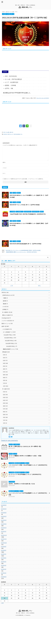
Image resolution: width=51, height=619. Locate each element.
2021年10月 (4, 543)
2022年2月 (3, 527)
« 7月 (11, 285)
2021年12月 (4, 535)
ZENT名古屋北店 (17, 134)
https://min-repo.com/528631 (42, 98)
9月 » (39, 285)
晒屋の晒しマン (27, 7)
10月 (4, 132)
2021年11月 (4, 539)
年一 (22, 134)
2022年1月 (3, 531)
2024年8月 (3, 505)
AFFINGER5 (33, 615)
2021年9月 (3, 546)
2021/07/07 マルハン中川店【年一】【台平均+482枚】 (25, 204)
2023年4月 (3, 509)
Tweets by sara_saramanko (9, 440)
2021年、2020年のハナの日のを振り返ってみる (22, 483)
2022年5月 (3, 516)
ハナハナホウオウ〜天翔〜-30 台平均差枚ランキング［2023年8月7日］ (28, 465)
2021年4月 (3, 565)
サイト (4, 173)
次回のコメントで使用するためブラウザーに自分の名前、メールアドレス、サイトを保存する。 (24, 178)
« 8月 (2, 603)
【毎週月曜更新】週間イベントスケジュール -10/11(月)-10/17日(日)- (21, 252)
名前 (4, 162)
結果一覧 (11, 132)
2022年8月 (3, 512)
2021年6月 (3, 558)
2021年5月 (3, 561)
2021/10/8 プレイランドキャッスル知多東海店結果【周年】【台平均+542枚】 (23, 250)
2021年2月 (3, 573)
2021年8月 (3, 550)
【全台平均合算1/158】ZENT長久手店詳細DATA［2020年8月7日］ (28, 214)
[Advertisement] (25, 60)
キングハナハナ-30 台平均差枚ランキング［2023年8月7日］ (25, 474)
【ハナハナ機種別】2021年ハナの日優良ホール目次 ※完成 (25, 455)
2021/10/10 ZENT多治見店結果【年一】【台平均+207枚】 (26, 243)
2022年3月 (3, 524)
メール (4, 167)
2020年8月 (3, 576)
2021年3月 (3, 569)
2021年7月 (3, 554)
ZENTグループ (10, 134)
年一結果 (7, 132)
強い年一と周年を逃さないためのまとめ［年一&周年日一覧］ (25, 446)
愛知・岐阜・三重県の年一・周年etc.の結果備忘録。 (25, 612)
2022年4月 (3, 520)
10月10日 (5, 134)
